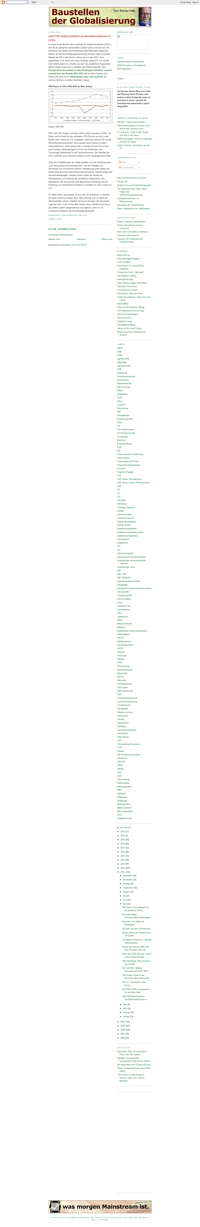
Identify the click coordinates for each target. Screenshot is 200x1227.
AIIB (119, 369)
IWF (119, 570)
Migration (121, 627)
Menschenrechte (124, 624)
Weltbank (121, 793)
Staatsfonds (122, 716)
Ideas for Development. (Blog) (130, 307)
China (119, 401)
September (128, 888)
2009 (122, 1026)
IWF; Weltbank (124, 577)
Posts (124, 162)
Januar (126, 1016)
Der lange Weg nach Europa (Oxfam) (133, 1064)
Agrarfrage (122, 362)
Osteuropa (122, 655)
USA (119, 776)
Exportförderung (124, 444)
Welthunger (122, 801)
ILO (118, 550)
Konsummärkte (124, 599)
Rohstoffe (121, 680)
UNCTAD (121, 762)
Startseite (81, 239)
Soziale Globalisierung (127, 701)
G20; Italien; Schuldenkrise (129, 479)
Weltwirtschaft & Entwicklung (130, 62)
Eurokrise (121, 440)
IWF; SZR (121, 574)
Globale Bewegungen (126, 521)
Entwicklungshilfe (125, 419)
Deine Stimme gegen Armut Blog (132, 283)
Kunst (119, 602)
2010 (122, 1022)
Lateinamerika (123, 609)
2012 (122, 868)
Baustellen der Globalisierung (130, 205)
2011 (122, 872)
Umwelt (120, 751)
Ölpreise (121, 652)
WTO (119, 815)
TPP (119, 740)
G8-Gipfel (121, 500)
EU (118, 426)
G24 (119, 486)
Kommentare (127, 167)
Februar (126, 1012)
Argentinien (122, 373)
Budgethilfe (122, 394)
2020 (122, 835)
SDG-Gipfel (122, 687)
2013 (122, 864)
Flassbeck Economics (127, 286)
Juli (125, 896)
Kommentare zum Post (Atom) (73, 245)
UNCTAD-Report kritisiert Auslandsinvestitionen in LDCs (79, 38)
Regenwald (122, 673)
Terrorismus (122, 733)
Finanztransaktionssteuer (128, 465)
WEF (119, 790)
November (128, 879)
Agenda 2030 (123, 359)
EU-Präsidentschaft (126, 433)
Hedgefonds (122, 543)
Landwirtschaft (123, 606)
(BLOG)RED (122, 303)
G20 (119, 475)
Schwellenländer (124, 684)
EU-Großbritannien (125, 429)
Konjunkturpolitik (124, 595)
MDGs (120, 620)
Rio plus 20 (122, 181)
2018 (122, 844)
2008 (122, 1030)
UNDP (120, 765)
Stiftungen (121, 726)
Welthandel (122, 797)
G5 (118, 490)
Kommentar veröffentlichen (60, 235)
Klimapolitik (122, 585)
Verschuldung (123, 779)
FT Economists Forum (127, 290)
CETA (119, 397)
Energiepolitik (123, 415)
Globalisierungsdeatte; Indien (130, 532)
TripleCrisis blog (124, 321)
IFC (118, 546)
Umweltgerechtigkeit (126, 325)
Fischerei (121, 468)
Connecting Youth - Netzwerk (130, 272)
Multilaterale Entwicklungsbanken (132, 631)
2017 (122, 848)
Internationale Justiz (126, 567)
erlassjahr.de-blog (125, 279)
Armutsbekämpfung (126, 376)
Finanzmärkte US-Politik (128, 461)
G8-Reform (122, 504)
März (125, 1008)
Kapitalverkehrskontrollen (128, 581)
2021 (122, 831)
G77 (119, 497)
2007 (122, 1034)
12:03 (84, 215)
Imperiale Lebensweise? (128, 235)
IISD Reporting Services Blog (130, 310)
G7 (118, 493)
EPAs (119, 422)
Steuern (120, 719)
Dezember (128, 875)
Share (119, 78)
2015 (122, 856)
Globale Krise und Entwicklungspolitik (134, 185)
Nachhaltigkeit (123, 634)
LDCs (59, 219)
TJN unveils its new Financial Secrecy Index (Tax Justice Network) (130, 1078)
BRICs (120, 390)
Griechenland (123, 539)
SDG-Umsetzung (124, 691)
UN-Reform (122, 758)
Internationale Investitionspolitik (131, 557)
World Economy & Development (131, 65)
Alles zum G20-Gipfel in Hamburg (132, 232)
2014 (122, 860)
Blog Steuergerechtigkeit (128, 259)
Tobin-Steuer (123, 737)
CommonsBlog (123, 262)
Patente (120, 659)
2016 (122, 852)
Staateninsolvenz (125, 712)
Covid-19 (121, 405)
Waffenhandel (123, 783)
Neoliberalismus (124, 641)
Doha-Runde (122, 408)
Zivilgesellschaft (124, 818)
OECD (120, 648)
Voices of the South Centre (129, 328)
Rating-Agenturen (125, 670)
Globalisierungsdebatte (127, 536)
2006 (122, 1038)
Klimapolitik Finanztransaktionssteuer (134, 588)
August (126, 892)
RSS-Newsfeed (124, 69)
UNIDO (120, 769)
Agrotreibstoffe (123, 366)
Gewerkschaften (124, 514)
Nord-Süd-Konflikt (125, 645)
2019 (122, 839)
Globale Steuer (124, 525)
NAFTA (120, 638)
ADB (119, 352)
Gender (120, 511)
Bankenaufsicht (124, 383)
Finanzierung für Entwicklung (130, 454)
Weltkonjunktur (124, 804)
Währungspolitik (124, 786)
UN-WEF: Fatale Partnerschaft (131, 122)
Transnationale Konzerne (128, 744)
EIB (119, 412)
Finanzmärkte (123, 458)
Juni (125, 900)
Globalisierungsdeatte (127, 528)
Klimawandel (123, 592)
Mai (125, 904)
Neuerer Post (54, 239)
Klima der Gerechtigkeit (127, 314)
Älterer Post (107, 239)
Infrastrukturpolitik (125, 553)
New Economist (124, 318)
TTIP (119, 747)
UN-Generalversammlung (128, 755)
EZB (119, 447)
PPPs (119, 662)
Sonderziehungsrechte (127, 698)
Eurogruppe (122, 437)
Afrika (119, 355)
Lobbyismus (122, 617)
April (125, 1004)
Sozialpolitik (122, 708)
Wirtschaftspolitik (125, 811)
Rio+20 (120, 677)
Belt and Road (123, 387)
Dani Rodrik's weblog (126, 276)
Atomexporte (123, 380)
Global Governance (126, 518)
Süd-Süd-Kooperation (126, 730)
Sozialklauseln (123, 705)
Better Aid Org (123, 255)
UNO (119, 772)
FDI (118, 451)
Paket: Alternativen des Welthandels (133, 208)
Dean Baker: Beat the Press (130, 293)
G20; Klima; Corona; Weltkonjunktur (133, 482)
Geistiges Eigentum (126, 507)
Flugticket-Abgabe (125, 472)
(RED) (120, 348)
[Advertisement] (129, 1142)
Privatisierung (123, 666)
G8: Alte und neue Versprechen (136, 928)
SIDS (119, 694)
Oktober (127, 884)
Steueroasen (123, 723)
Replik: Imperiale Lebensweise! (131, 221)
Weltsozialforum (124, 808)
